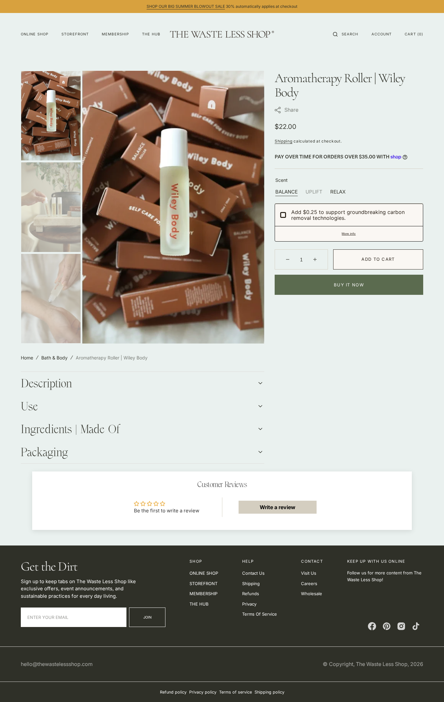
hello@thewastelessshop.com (57, 664)
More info (349, 233)
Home (27, 357)
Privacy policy (202, 692)
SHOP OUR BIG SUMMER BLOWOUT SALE (186, 6)
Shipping (284, 141)
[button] (346, 34)
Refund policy (173, 692)
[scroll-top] (429, 687)
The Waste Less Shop (382, 664)
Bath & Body (54, 357)
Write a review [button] (277, 507)
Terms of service (235, 692)
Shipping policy (269, 692)
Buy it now (349, 284)
